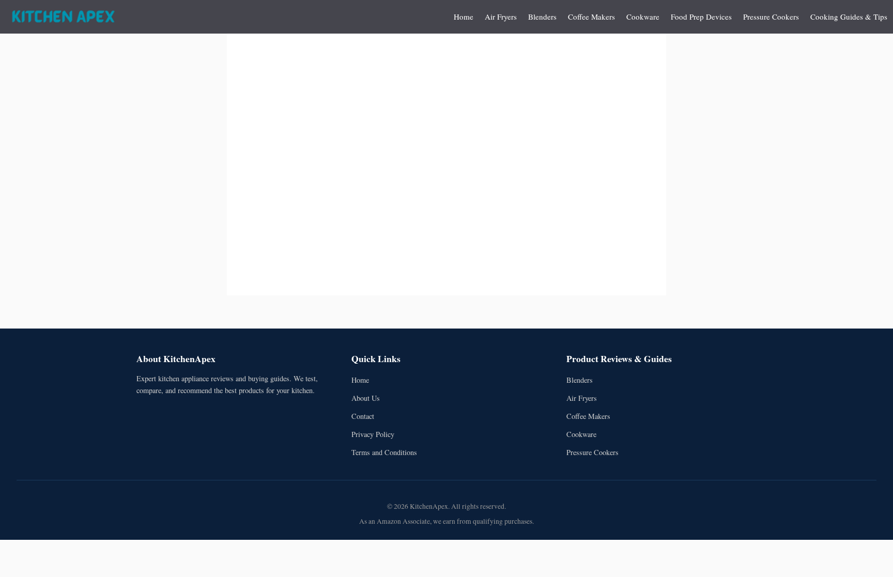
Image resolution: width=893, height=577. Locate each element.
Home (463, 16)
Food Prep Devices (701, 16)
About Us (365, 398)
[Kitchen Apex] (63, 17)
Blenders (542, 16)
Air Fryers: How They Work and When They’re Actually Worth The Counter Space (530, 114)
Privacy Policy (372, 434)
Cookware (642, 16)
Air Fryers (501, 16)
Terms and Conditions (384, 452)
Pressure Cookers (771, 16)
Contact (362, 416)
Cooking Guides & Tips (848, 16)
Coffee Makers (591, 16)
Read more (453, 214)
